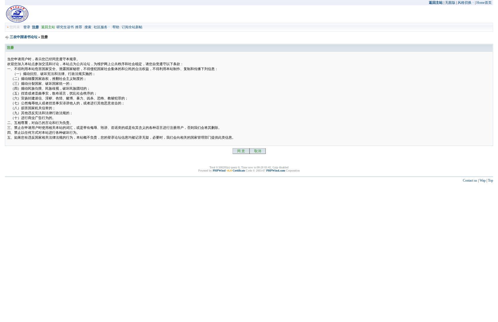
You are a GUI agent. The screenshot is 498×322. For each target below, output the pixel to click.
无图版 (450, 3)
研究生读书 (65, 27)
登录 (26, 27)
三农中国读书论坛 (24, 37)
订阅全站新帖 (132, 27)
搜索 (87, 27)
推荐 (78, 27)
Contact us (470, 180)
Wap (483, 180)
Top (490, 180)
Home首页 (484, 3)
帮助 (115, 27)
